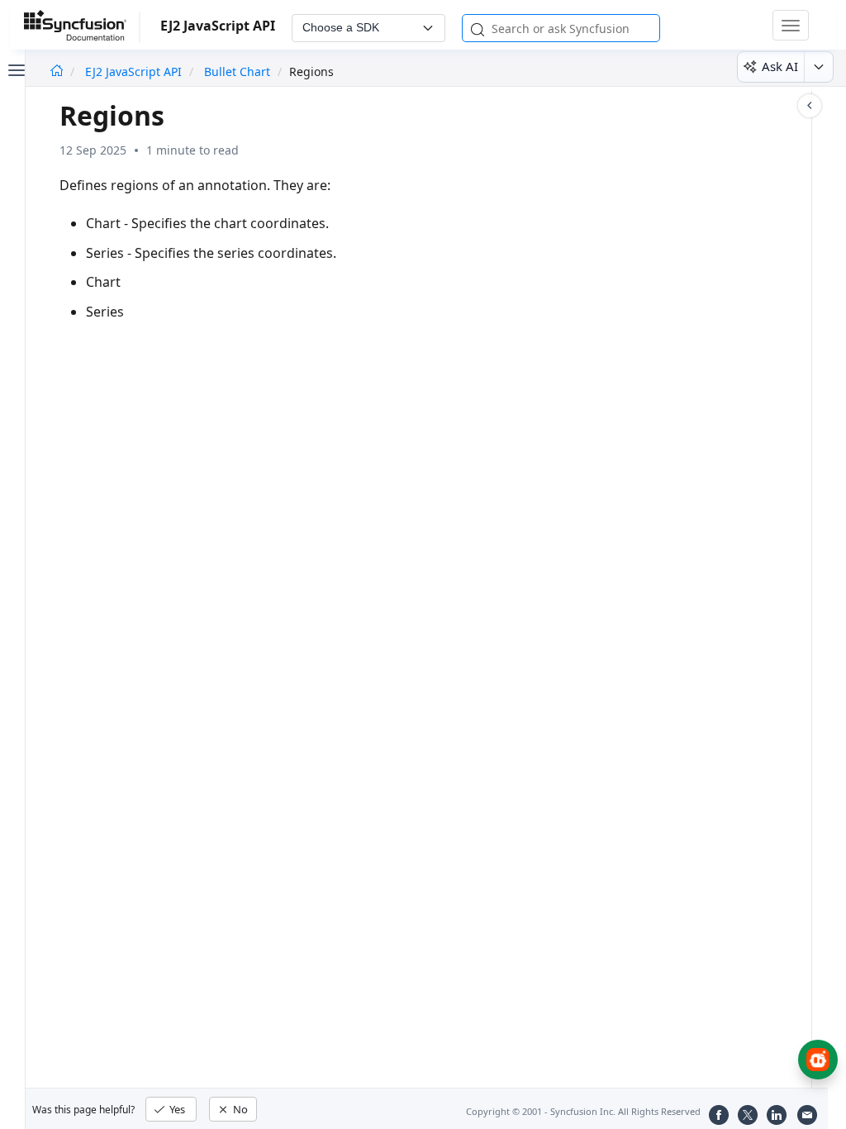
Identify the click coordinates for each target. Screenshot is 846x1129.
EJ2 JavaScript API (135, 71)
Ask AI (780, 66)
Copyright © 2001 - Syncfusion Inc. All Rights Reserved (583, 1111)
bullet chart (237, 71)
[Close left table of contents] (15, 68)
